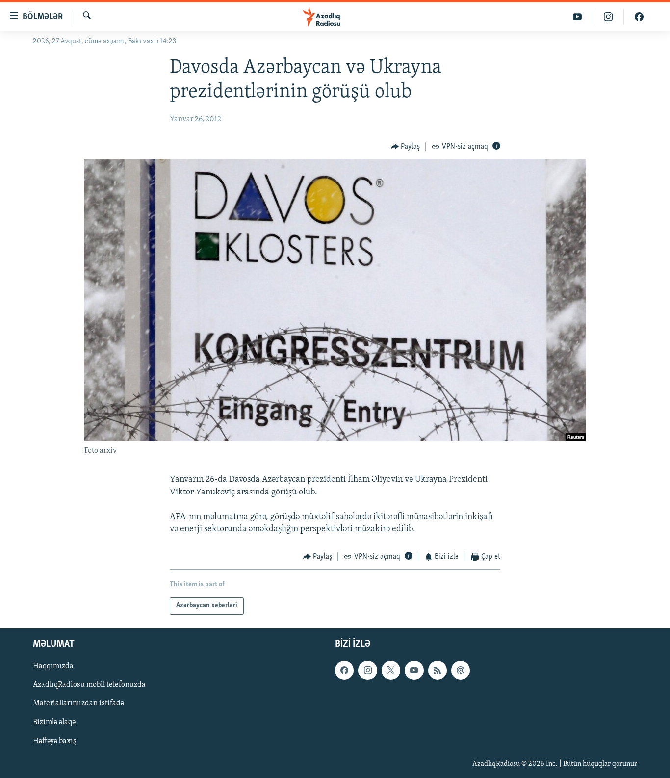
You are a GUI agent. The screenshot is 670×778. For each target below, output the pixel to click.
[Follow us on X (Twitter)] (391, 670)
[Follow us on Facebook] (344, 670)
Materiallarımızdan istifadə (78, 703)
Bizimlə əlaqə (54, 722)
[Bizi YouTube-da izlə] (577, 17)
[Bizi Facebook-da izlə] (639, 17)
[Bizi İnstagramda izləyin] (608, 17)
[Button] (405, 146)
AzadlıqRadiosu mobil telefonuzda (89, 685)
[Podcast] (460, 670)
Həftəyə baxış (55, 741)
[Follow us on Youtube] (414, 670)
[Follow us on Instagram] (367, 670)
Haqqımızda (53, 666)
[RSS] (437, 670)
